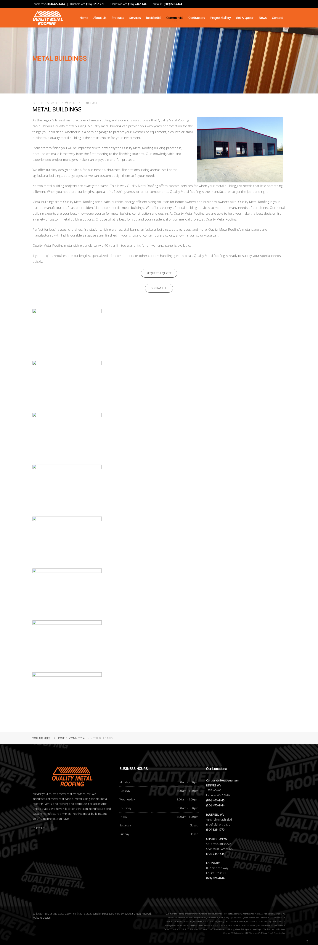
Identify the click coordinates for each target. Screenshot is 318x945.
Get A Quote (245, 18)
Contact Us (159, 288)
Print (73, 103)
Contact (277, 18)
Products (118, 18)
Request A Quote (159, 273)
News (263, 18)
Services (135, 18)
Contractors (196, 18)
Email (94, 103)
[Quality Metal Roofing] (47, 15)
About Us (99, 18)
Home (84, 18)
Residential (153, 18)
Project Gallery (220, 18)
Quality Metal (101, 914)
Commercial (174, 18)
